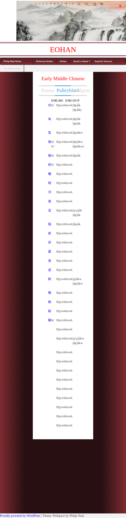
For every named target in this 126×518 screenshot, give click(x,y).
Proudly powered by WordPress (20, 515)
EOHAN (63, 49)
